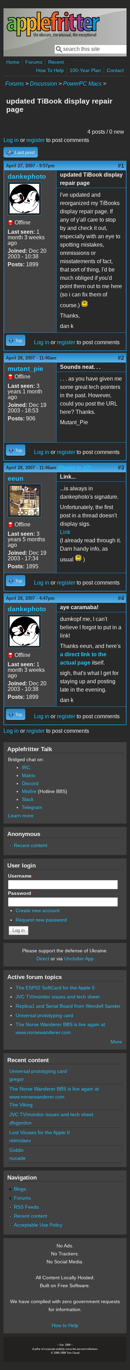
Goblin (16, 1150)
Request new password (41, 920)
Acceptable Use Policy (38, 1225)
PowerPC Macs (82, 84)
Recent (56, 62)
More (116, 1041)
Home (12, 62)
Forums (33, 62)
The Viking (21, 1104)
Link (65, 532)
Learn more (21, 815)
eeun (16, 478)
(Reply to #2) (74, 468)
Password (21, 893)
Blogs (20, 1189)
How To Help (50, 70)
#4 (121, 598)
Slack (28, 799)
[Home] (53, 36)
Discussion (43, 84)
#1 (121, 166)
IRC (26, 767)
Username (21, 876)
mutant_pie (25, 368)
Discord (30, 783)
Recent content (30, 845)
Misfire (29, 791)
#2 (121, 358)
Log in (11, 140)
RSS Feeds (26, 1207)
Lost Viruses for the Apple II (39, 1132)
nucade (17, 1158)
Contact (115, 70)
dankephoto (27, 176)
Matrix (28, 775)
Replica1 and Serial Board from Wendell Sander (68, 1006)
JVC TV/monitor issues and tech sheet (57, 996)
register (35, 140)
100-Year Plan (85, 70)
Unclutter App (79, 958)
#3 (121, 468)
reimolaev (20, 1140)
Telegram (32, 807)
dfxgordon (20, 1123)
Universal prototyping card (44, 1015)
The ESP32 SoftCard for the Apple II (55, 987)
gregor (16, 1079)
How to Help (65, 1325)
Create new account (38, 910)
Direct (42, 958)
